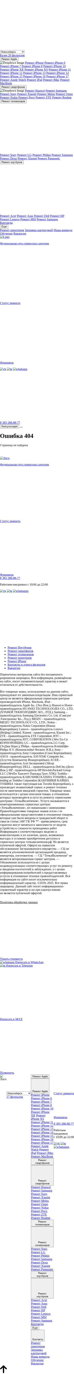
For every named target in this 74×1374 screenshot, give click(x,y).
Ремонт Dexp (8, 158)
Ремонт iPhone (34, 62)
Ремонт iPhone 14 (57, 73)
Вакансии (19, 233)
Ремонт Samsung (56, 90)
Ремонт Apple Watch (13, 79)
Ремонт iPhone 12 (11, 73)
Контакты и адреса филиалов (26, 664)
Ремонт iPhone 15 (11, 76)
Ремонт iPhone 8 (32, 66)
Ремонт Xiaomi (26, 94)
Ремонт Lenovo (10, 219)
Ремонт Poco (26, 97)
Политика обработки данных (19, 902)
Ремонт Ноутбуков (19, 647)
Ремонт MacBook (42, 1156)
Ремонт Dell (41, 216)
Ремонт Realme (62, 97)
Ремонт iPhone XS (36, 69)
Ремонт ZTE (43, 97)
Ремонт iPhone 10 (54, 66)
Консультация (9, 426)
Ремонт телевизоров (13, 101)
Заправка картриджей (39, 230)
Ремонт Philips (41, 155)
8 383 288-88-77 (10, 422)
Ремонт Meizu (46, 94)
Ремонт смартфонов (13, 87)
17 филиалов (14, 1096)
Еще (4, 226)
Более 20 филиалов (12, 55)
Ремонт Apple (9, 59)
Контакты (6, 222)
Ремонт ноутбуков (12, 162)
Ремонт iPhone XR (12, 69)
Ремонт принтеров (12, 230)
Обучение (6, 233)
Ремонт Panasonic (49, 158)
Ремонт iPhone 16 (34, 76)
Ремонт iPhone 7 (10, 66)
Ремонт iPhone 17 (57, 76)
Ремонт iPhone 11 (60, 69)
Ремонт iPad (34, 79)
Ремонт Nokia (9, 97)
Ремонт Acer (8, 216)
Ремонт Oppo (64, 94)
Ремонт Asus (25, 216)
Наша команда (63, 230)
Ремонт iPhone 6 (54, 62)
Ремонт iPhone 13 (34, 73)
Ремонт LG (24, 155)
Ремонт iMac (51, 79)
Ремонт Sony (8, 94)
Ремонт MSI (28, 219)
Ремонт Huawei (35, 90)
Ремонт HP (57, 216)
